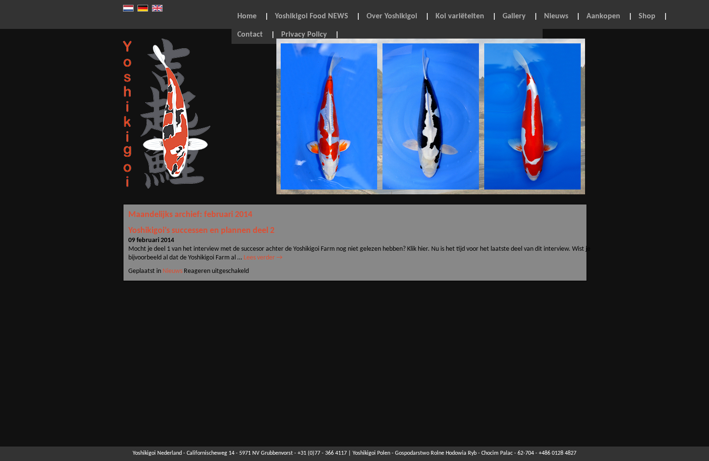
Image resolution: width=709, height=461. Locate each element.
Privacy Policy (304, 35)
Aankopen (603, 16)
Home (247, 16)
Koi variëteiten (460, 16)
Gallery (514, 16)
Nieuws (556, 16)
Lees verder (263, 257)
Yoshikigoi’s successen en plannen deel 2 (201, 230)
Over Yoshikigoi (392, 16)
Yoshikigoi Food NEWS (311, 16)
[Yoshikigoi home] (166, 187)
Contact (250, 35)
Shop (647, 16)
